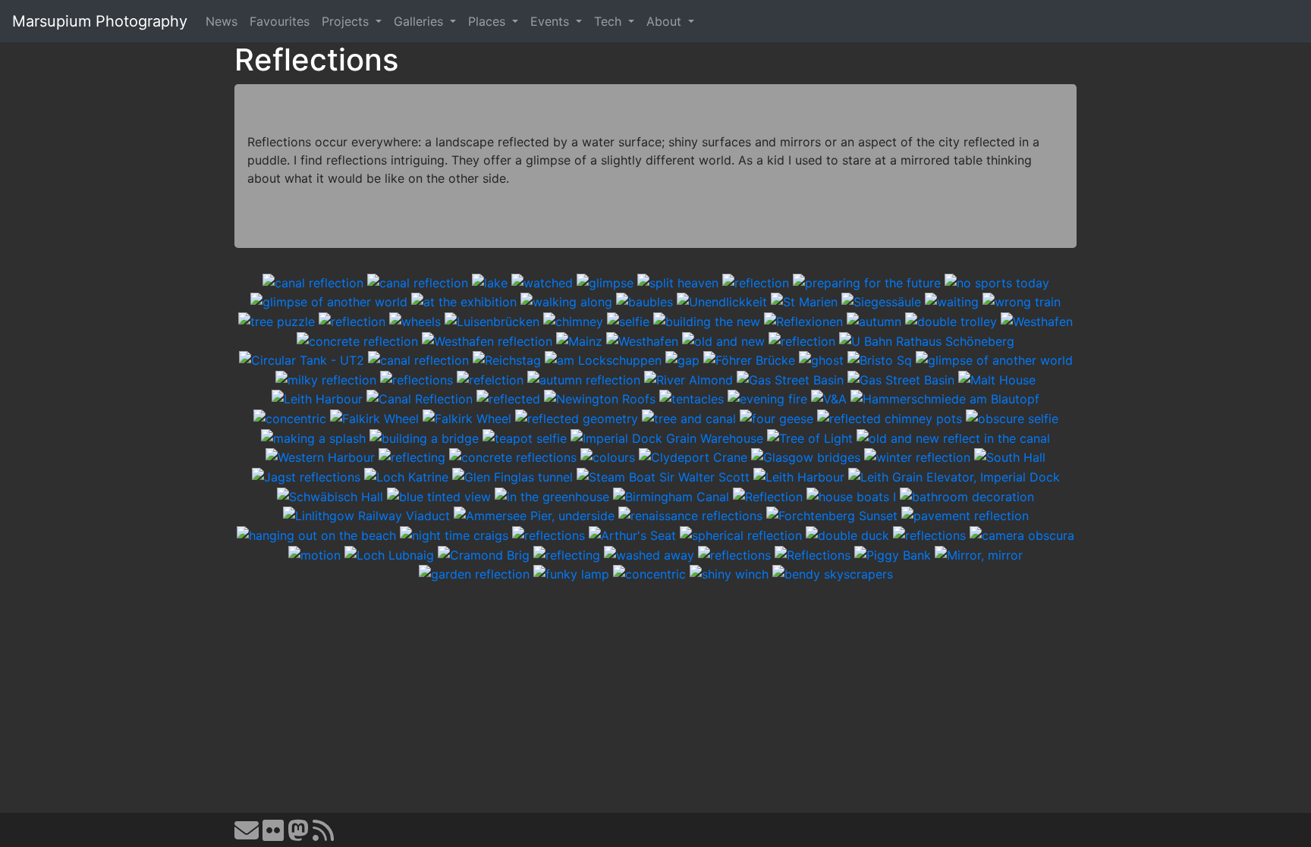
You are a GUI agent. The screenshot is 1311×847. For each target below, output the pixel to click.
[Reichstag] (507, 359)
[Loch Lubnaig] (389, 553)
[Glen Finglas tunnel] (512, 475)
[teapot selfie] (525, 436)
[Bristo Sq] (879, 359)
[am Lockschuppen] (603, 359)
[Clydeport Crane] (693, 456)
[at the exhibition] (464, 301)
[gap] (682, 359)
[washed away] (649, 553)
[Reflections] (812, 553)
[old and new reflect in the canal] (953, 436)
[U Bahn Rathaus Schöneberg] (926, 339)
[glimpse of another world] (328, 301)
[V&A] (829, 398)
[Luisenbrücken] (492, 320)
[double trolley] (951, 320)
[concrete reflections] (513, 456)
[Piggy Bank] (892, 553)
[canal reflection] (313, 281)
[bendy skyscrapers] (832, 573)
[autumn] (874, 320)
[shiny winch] (729, 573)
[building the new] (706, 320)
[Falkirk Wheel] (374, 417)
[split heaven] (677, 281)
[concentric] (289, 417)
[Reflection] (768, 495)
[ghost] (821, 359)
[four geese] (776, 417)
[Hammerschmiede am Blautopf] (944, 398)
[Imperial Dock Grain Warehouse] (667, 436)
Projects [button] (347, 21)
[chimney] (573, 320)
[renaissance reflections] (690, 514)
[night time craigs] (454, 533)
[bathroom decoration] (967, 495)
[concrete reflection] (357, 339)
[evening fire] (767, 398)
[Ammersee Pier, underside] (534, 514)
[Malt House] (997, 378)
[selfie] (628, 320)
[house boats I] (851, 495)
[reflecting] (412, 456)
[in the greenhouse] (552, 495)
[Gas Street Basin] (790, 378)
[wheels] (415, 320)
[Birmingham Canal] (671, 495)
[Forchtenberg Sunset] (832, 514)
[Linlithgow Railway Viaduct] (366, 514)
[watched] (542, 281)
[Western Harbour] (320, 456)
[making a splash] (313, 436)
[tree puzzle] (276, 320)
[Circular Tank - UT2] (301, 359)
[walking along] (566, 301)
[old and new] (723, 339)
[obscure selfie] (1012, 417)
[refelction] (490, 378)
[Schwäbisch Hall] (330, 495)
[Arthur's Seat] (632, 533)
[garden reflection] (474, 573)
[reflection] (755, 281)
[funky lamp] (571, 573)
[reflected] (508, 398)
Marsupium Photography (99, 21)
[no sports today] (997, 281)
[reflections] (416, 378)
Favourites (280, 21)
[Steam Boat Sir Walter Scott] (663, 475)
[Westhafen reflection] (487, 339)
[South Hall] (1009, 456)
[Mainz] (579, 339)
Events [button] (551, 21)
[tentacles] (691, 398)
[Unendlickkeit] (722, 301)
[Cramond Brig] (484, 553)
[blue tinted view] (439, 495)
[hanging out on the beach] (316, 533)
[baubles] (644, 301)
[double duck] (847, 533)
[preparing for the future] (867, 281)
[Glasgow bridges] (805, 456)
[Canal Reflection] (419, 398)
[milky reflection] (325, 378)
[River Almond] (688, 378)
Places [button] (488, 21)
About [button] (665, 21)
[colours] (607, 456)
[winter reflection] (917, 456)
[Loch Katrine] (406, 475)
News (221, 21)
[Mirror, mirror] (979, 553)
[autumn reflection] (583, 378)
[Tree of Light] (810, 436)
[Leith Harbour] (317, 398)
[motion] (314, 553)
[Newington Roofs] (600, 398)
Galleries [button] (420, 21)
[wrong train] (1021, 301)
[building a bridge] (424, 436)
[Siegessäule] (881, 301)
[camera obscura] (1022, 533)
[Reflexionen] (803, 320)
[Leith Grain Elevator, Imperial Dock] (954, 475)
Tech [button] (609, 21)
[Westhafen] (1037, 320)
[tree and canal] (689, 417)
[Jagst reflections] (306, 475)
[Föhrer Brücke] (749, 359)
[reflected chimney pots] (889, 417)
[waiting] (952, 301)
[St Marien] (804, 301)
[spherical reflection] (741, 533)
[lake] (490, 281)
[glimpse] (605, 281)
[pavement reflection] (965, 514)
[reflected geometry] (576, 417)
